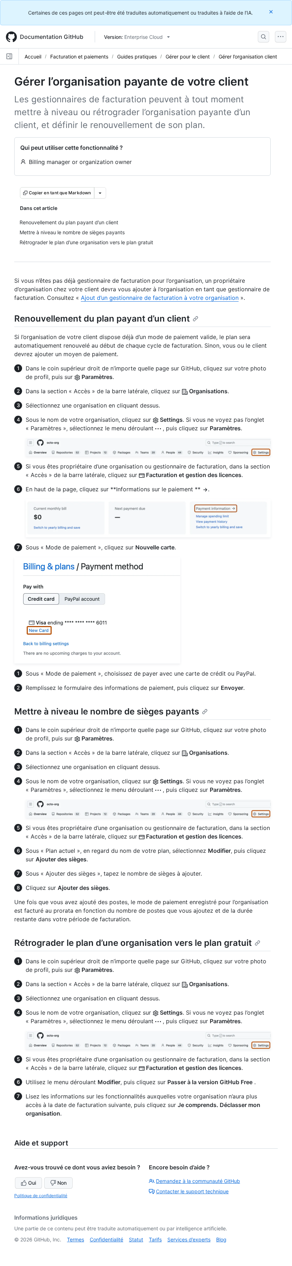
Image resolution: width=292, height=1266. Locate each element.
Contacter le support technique (192, 1191)
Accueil (33, 56)
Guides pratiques (137, 56)
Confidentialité (106, 1239)
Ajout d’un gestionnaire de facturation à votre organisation (160, 297)
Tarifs (155, 1239)
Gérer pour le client (188, 56)
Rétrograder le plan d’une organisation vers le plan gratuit (133, 943)
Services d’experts (188, 1239)
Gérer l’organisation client (248, 56)
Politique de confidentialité (40, 1195)
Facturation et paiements (79, 56)
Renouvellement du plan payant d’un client (102, 318)
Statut (136, 1239)
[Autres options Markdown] (100, 193)
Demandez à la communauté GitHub (198, 1181)
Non (62, 1183)
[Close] (271, 11)
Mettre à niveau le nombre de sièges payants (106, 711)
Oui (32, 1183)
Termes (75, 1239)
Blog (221, 1239)
